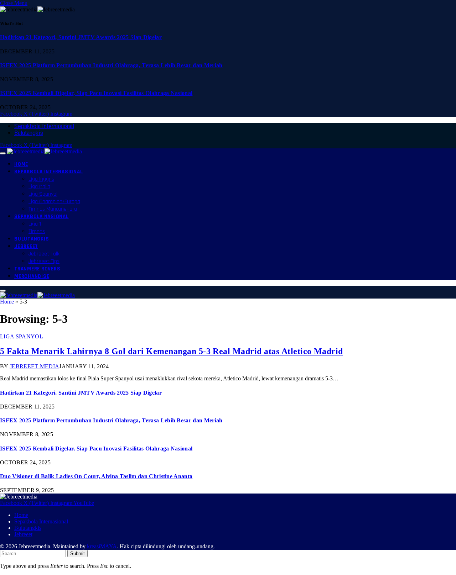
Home (21, 164)
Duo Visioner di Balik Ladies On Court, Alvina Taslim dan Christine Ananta (96, 476)
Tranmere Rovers (37, 268)
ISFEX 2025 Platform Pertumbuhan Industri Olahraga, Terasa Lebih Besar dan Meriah (111, 65)
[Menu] (3, 153)
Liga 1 (34, 224)
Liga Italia (39, 186)
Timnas (36, 231)
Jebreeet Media (34, 366)
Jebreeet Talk (43, 254)
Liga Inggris (41, 179)
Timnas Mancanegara (52, 209)
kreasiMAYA (102, 546)
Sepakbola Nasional (41, 216)
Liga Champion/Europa (54, 201)
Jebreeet (26, 246)
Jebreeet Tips (43, 261)
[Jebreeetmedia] (44, 151)
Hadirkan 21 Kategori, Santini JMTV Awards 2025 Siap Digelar (81, 37)
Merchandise (31, 276)
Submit (77, 553)
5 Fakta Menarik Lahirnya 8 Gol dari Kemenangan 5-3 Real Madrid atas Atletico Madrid (171, 351)
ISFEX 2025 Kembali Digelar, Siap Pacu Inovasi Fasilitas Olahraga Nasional (96, 93)
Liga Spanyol (42, 194)
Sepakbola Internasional (44, 126)
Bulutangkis (28, 133)
